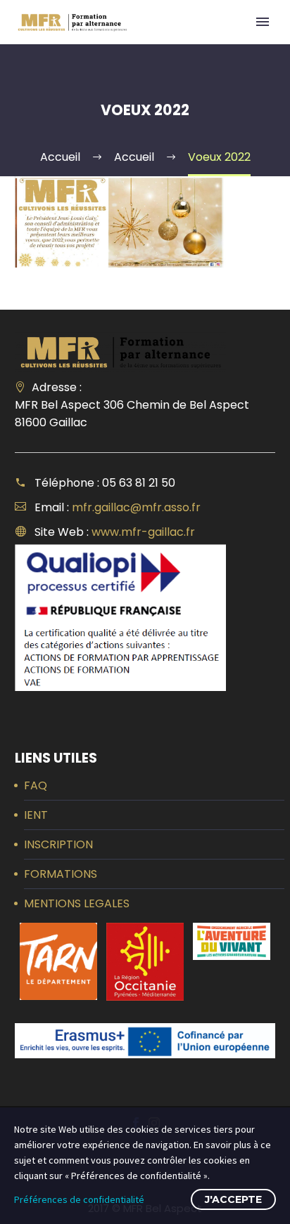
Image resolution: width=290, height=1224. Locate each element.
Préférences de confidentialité (79, 1199)
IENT (36, 815)
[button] (58, 961)
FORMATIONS (60, 874)
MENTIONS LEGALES (77, 903)
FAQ (35, 785)
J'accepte (233, 1199)
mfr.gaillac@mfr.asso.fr (136, 507)
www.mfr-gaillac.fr (143, 532)
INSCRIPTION (58, 844)
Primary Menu (262, 21)
